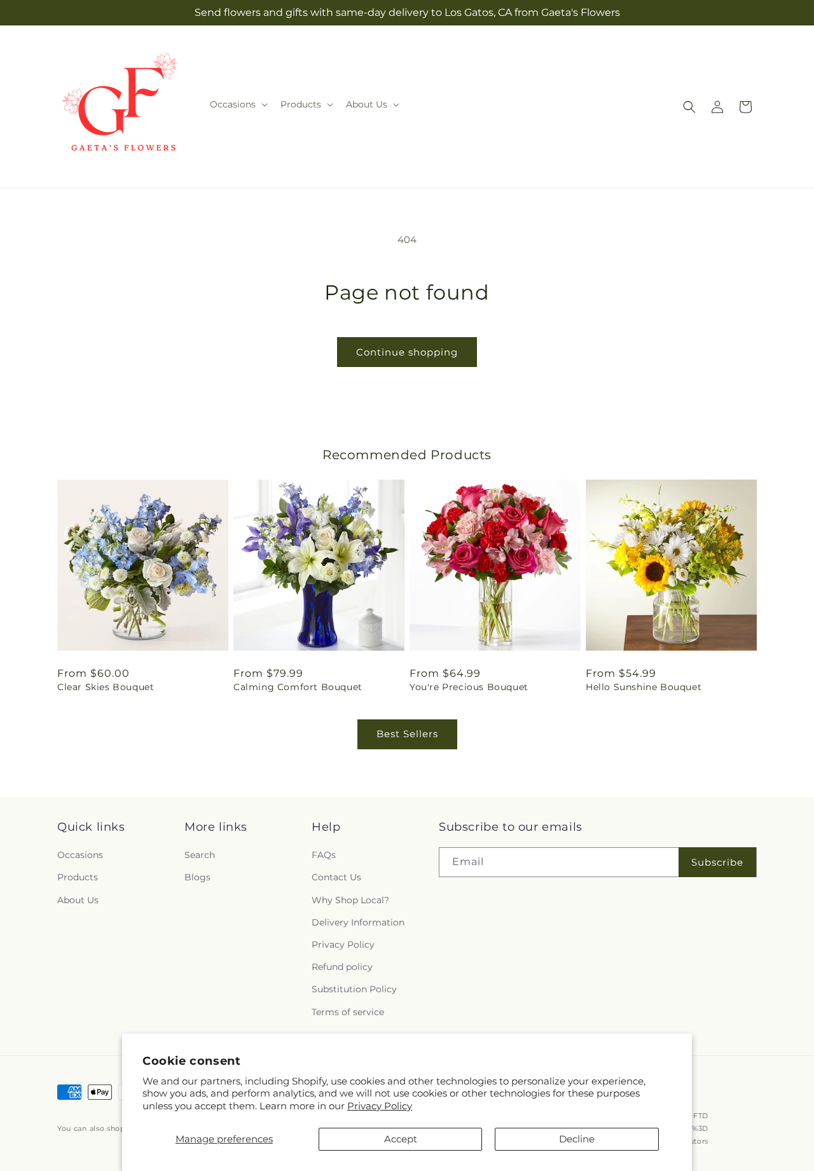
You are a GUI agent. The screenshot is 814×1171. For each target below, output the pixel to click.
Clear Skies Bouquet (105, 687)
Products (77, 877)
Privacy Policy (379, 1106)
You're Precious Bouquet (469, 687)
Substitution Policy (354, 989)
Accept (400, 1139)
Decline (577, 1139)
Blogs (197, 877)
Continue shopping (407, 352)
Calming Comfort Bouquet (297, 687)
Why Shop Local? (350, 900)
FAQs (324, 855)
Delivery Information (358, 922)
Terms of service (348, 1012)
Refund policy (342, 967)
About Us (78, 900)
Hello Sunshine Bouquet (643, 687)
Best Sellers (407, 734)
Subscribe (717, 862)
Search (199, 855)
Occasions (80, 855)
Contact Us (336, 877)
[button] (237, 104)
